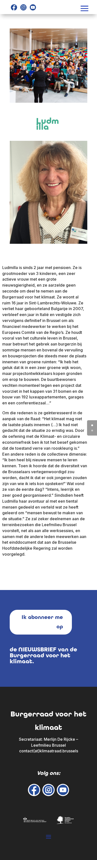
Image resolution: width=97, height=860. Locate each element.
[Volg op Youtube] (33, 7)
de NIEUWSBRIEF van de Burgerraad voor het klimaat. (43, 655)
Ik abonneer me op (42, 622)
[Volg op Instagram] (23, 7)
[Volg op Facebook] (14, 7)
